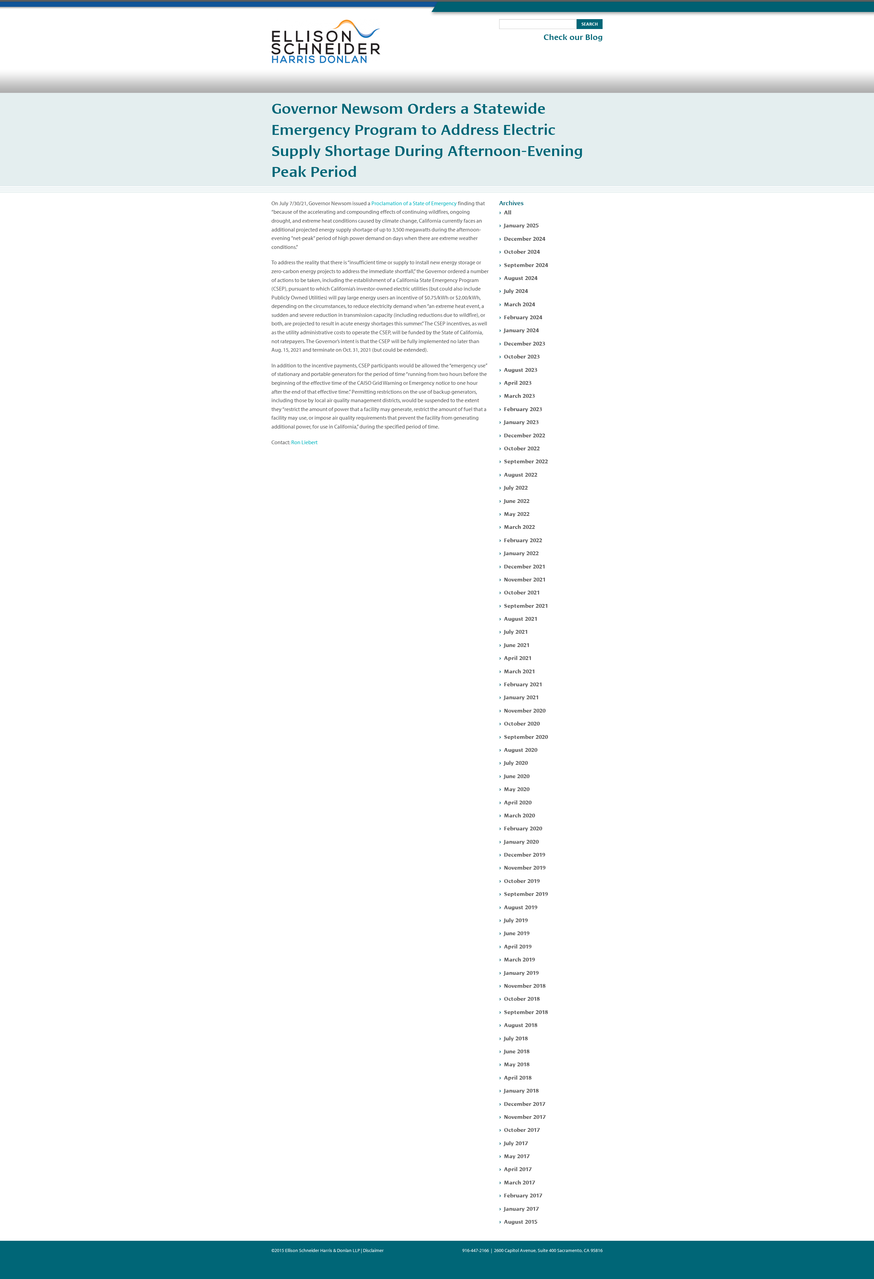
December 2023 (524, 343)
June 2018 (517, 1051)
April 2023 (518, 382)
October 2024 (522, 251)
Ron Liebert (304, 442)
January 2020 (521, 841)
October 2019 (522, 880)
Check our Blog (573, 37)
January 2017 (521, 1208)
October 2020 (522, 723)
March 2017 (519, 1182)
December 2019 (524, 854)
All (507, 212)
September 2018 (526, 1011)
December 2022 (524, 435)
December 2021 (524, 566)
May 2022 (517, 513)
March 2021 (519, 671)
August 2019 (520, 907)
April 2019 (518, 946)
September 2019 (526, 893)
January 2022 (521, 553)
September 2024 (526, 264)
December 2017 (524, 1103)
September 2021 (526, 605)
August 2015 (520, 1221)
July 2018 (516, 1038)
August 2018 (520, 1024)
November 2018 (525, 985)
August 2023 (520, 369)
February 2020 (523, 828)
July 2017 (516, 1143)
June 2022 (517, 500)
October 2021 (522, 592)
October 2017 (522, 1129)
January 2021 (521, 697)
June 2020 (517, 775)
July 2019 (516, 920)
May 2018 (517, 1064)
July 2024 (516, 290)
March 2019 (519, 959)
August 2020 (520, 749)
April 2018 (518, 1077)
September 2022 (526, 461)
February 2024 (523, 317)
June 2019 (517, 933)
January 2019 (521, 972)
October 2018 (522, 998)
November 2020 (525, 710)
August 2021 (520, 618)
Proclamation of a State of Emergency (414, 203)
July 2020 (516, 762)
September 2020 (526, 736)
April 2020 (518, 802)
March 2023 (519, 395)
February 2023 (523, 408)
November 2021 (525, 579)
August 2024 (520, 277)
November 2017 (525, 1116)
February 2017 (523, 1195)
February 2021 (523, 684)
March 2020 (519, 815)
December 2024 (524, 238)
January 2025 (521, 225)
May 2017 (517, 1155)
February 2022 (523, 540)
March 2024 (519, 304)
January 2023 (521, 421)
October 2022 (522, 448)
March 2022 (519, 526)
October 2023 (522, 356)
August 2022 (520, 474)
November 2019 (525, 867)
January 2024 (521, 330)
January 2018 (521, 1090)
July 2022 (516, 487)
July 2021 (516, 631)
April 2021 (518, 657)
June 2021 (517, 644)
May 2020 (517, 788)
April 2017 (518, 1168)
